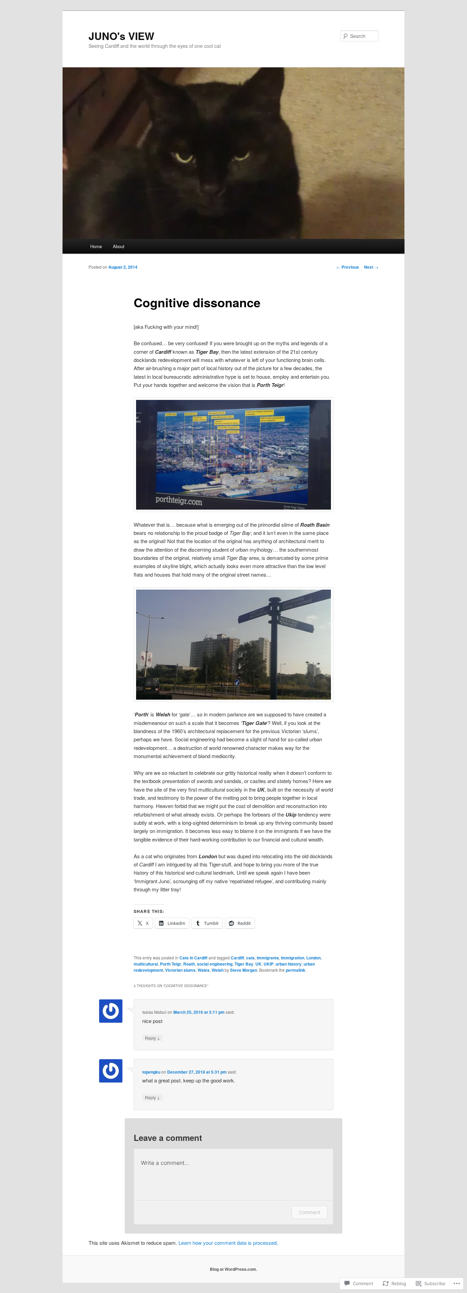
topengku (151, 1072)
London (313, 958)
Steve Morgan (243, 970)
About (118, 246)
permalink (295, 970)
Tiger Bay (244, 964)
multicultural (146, 964)
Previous (347, 267)
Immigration (292, 958)
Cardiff (237, 958)
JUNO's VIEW (121, 35)
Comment (309, 1212)
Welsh (218, 970)
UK (258, 964)
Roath (189, 964)
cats (250, 958)
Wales (204, 970)
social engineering (214, 964)
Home (96, 246)
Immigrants (268, 958)
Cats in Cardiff (193, 958)
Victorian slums (180, 970)
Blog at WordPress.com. (233, 1269)
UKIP (268, 964)
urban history (289, 964)
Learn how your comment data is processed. (228, 1242)
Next (371, 267)
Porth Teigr (170, 964)
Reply (152, 1038)
